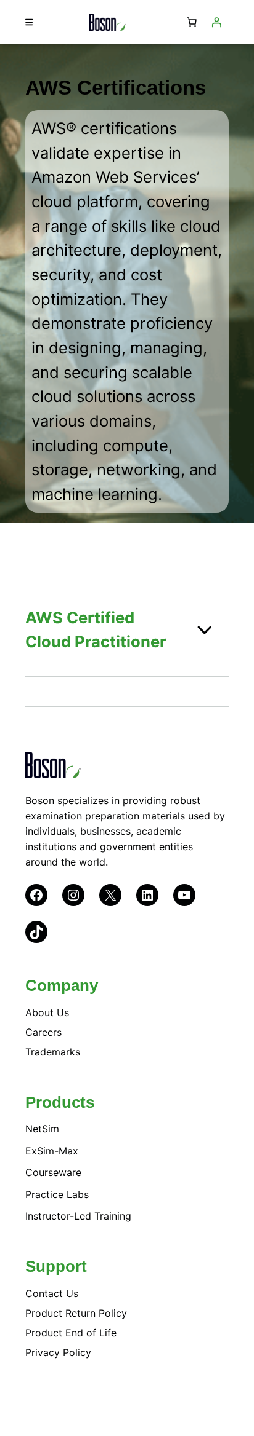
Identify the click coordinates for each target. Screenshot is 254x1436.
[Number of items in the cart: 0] (191, 22)
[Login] (216, 22)
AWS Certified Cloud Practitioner (95, 630)
